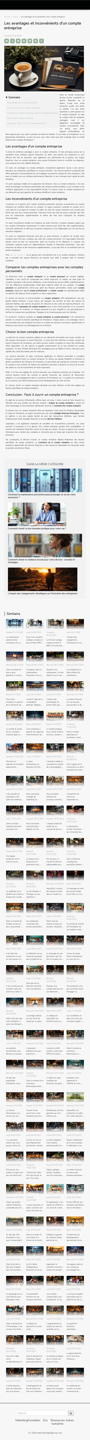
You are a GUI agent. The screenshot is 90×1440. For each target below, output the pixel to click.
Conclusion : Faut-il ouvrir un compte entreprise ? (27, 123)
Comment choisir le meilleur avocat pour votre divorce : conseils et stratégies (41, 561)
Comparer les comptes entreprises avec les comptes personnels (32, 112)
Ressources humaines (58, 1422)
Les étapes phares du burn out (35, 1127)
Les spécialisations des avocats (57, 1341)
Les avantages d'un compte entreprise (22, 102)
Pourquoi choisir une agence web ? (75, 1254)
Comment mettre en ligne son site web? (76, 1224)
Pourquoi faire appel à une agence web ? (35, 813)
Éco (45, 1420)
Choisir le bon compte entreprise (20, 118)
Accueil (7, 16)
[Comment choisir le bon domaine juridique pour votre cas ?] (37, 514)
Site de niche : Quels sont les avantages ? (35, 1254)
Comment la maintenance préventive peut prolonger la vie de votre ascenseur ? (42, 496)
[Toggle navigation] (6, 5)
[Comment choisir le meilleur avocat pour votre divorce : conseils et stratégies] (45, 545)
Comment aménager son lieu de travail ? (35, 1375)
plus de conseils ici (18, 254)
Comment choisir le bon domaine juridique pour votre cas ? (37, 528)
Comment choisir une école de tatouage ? (55, 943)
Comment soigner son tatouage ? (76, 876)
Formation (34, 1420)
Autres (15, 16)
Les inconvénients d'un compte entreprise (23, 107)
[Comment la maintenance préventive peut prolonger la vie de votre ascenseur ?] (45, 480)
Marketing (21, 1420)
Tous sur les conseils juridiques (55, 1036)
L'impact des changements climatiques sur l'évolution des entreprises (42, 593)
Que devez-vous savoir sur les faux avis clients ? (15, 1254)
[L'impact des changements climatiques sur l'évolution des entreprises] (42, 579)
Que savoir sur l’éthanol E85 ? (15, 1373)
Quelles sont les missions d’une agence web (15, 973)
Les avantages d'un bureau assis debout (55, 1375)
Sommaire (14, 97)
